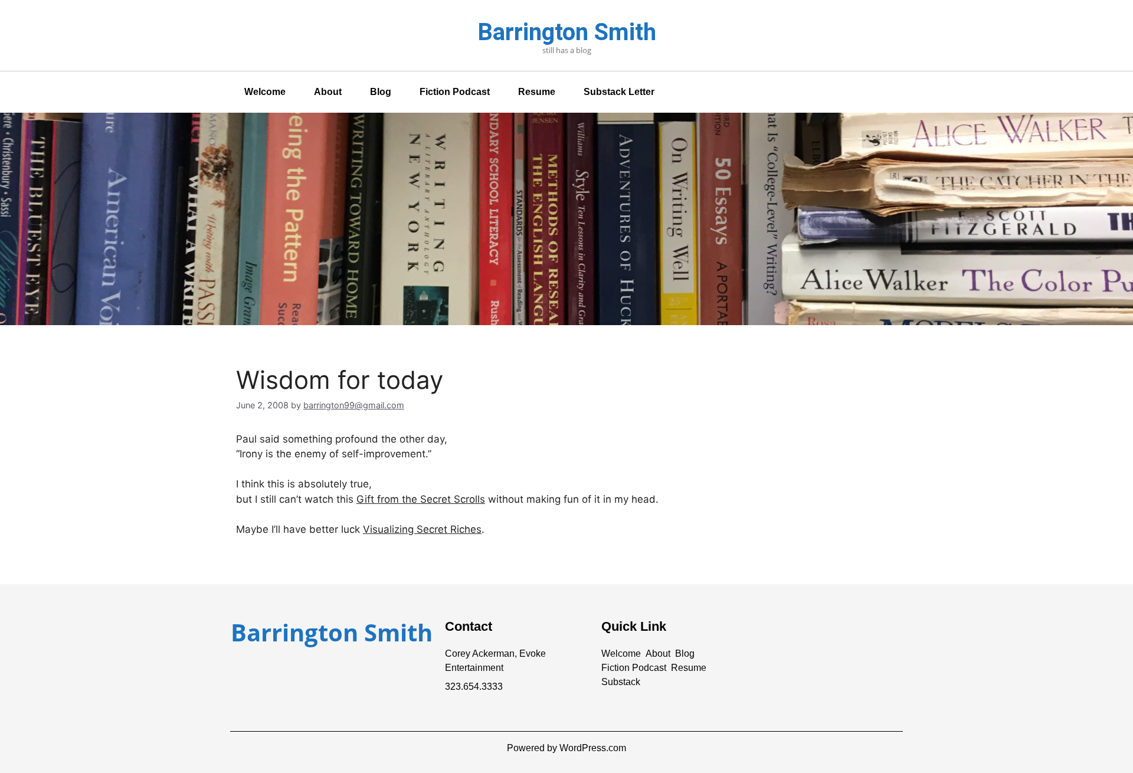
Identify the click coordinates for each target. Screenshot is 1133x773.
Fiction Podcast (455, 92)
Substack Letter (619, 92)
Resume (536, 92)
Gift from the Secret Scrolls (420, 499)
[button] (621, 654)
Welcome (265, 92)
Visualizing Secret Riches (422, 529)
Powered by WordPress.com (566, 748)
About (328, 92)
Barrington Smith (566, 32)
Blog (380, 92)
